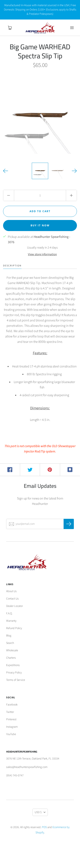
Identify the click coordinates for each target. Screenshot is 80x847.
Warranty (11, 621)
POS (44, 827)
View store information (42, 254)
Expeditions (13, 665)
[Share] (10, 469)
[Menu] (72, 28)
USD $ (38, 812)
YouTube (11, 734)
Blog (8, 636)
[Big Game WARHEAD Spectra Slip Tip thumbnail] (40, 171)
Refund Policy (14, 628)
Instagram (12, 727)
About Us (11, 591)
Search (10, 643)
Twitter (10, 712)
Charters (11, 658)
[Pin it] (50, 469)
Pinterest (11, 719)
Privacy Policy (14, 673)
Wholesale (12, 650)
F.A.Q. (9, 613)
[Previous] (5, 171)
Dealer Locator (14, 606)
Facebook (12, 705)
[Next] (74, 171)
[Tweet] (30, 469)
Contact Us (12, 599)
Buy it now (40, 225)
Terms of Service (15, 680)
